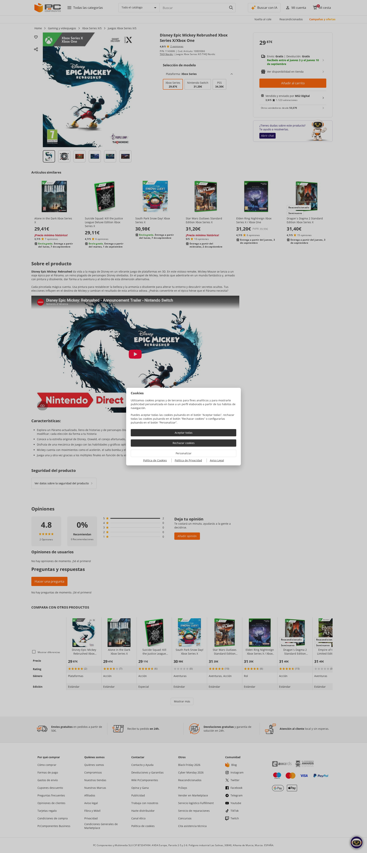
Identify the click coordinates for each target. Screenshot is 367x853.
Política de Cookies (155, 460)
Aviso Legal (217, 460)
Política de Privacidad (188, 460)
